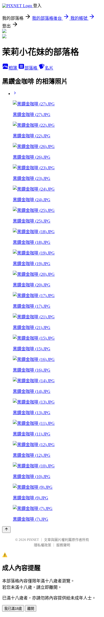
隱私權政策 (42, 545)
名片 (49, 68)
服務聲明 (63, 545)
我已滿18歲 (13, 609)
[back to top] (6, 529)
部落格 (31, 68)
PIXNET (33, 540)
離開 (30, 609)
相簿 (13, 68)
